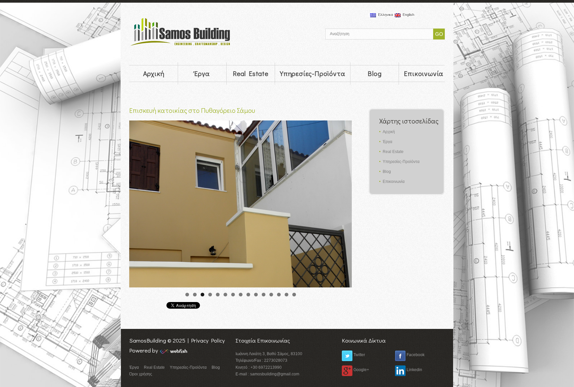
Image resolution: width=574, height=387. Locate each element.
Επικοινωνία (423, 73)
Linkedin (414, 369)
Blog (374, 73)
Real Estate (250, 73)
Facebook (415, 354)
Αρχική (153, 73)
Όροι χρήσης (140, 374)
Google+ (360, 369)
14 (286, 294)
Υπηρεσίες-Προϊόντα (312, 73)
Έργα (202, 73)
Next (343, 202)
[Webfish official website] (174, 350)
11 (263, 294)
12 (271, 294)
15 (294, 294)
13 (279, 294)
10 (256, 294)
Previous (138, 202)
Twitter (358, 354)
